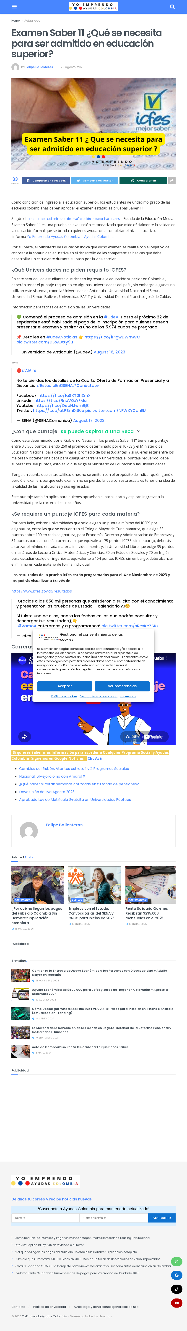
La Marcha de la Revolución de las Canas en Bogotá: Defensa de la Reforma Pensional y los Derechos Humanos (101, 1030)
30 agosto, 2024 (45, 999)
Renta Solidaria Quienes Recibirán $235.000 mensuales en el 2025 (146, 913)
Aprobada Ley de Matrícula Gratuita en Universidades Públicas (75, 799)
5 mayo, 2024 (43, 1052)
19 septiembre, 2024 (47, 1037)
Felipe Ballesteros (39, 67)
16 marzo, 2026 (24, 928)
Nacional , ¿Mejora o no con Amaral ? (52, 776)
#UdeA (111, 317)
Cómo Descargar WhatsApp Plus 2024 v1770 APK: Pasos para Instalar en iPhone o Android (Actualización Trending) (103, 1011)
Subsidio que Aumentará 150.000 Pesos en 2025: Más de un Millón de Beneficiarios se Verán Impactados (87, 1259)
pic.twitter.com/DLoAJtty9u (44, 342)
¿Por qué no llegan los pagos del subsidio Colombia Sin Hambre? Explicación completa (36, 915)
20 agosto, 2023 (72, 67)
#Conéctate (86, 385)
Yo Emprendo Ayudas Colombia (44, 1316)
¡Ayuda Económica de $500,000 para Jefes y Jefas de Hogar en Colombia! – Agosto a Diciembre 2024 (100, 992)
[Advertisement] (93, 1111)
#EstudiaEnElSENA (54, 385)
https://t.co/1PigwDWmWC (112, 337)
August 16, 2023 (109, 352)
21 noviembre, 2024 (47, 980)
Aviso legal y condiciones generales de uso (106, 1307)
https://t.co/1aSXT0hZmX (65, 395)
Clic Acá (95, 758)
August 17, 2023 (88, 420)
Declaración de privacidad (98, 696)
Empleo (77, 900)
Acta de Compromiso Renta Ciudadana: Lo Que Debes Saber (80, 1047)
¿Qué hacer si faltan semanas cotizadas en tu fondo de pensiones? (79, 784)
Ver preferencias (122, 686)
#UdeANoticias (61, 337)
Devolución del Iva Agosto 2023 (47, 791)
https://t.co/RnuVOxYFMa (60, 400)
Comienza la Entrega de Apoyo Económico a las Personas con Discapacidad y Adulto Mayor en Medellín (99, 972)
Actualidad (32, 21)
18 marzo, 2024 (44, 1018)
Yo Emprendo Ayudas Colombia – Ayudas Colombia (70, 236)
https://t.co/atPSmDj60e (58, 410)
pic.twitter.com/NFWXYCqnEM (115, 410)
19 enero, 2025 (80, 924)
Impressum (128, 696)
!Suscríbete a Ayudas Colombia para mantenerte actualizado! (93, 1209)
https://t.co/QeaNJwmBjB (62, 405)
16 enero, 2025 (137, 924)
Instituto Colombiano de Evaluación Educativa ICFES (74, 219)
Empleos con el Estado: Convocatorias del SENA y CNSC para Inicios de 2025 (91, 913)
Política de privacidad (49, 1307)
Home (15, 21)
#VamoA (27, 626)
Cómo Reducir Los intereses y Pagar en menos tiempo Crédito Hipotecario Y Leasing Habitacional (82, 1238)
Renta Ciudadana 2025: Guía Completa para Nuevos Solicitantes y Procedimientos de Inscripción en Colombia (93, 1266)
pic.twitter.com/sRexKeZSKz (129, 626)
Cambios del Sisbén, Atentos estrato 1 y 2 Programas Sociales (74, 768)
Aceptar (65, 686)
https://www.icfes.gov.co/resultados (41, 591)
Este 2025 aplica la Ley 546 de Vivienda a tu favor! (49, 1245)
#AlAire (28, 370)
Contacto (18, 1307)
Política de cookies (64, 696)
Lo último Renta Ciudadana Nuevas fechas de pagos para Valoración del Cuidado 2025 (77, 1273)
